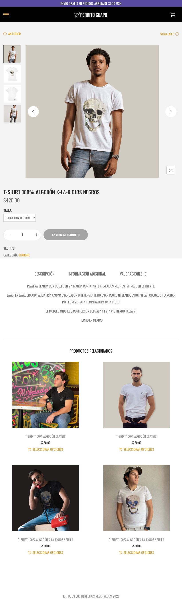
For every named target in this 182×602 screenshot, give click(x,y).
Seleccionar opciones (47, 449)
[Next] (170, 111)
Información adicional (87, 274)
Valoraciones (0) (134, 274)
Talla (7, 210)
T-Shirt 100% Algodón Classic (45, 436)
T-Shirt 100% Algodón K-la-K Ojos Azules (45, 539)
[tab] (44, 273)
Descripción (44, 274)
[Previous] (33, 111)
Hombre (24, 254)
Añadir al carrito (66, 234)
